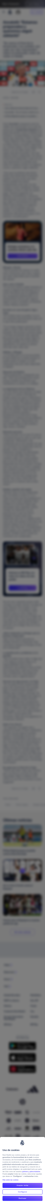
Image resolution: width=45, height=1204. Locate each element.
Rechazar (22, 1198)
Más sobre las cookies (10, 1180)
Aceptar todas (22, 1185)
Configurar (22, 1192)
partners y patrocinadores (31, 1171)
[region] (22, 1170)
